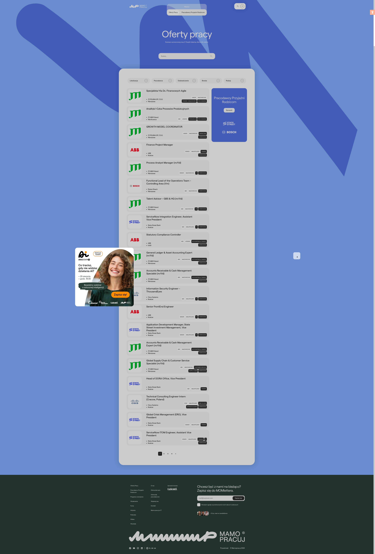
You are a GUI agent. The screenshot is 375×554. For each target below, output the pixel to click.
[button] (372, 12)
